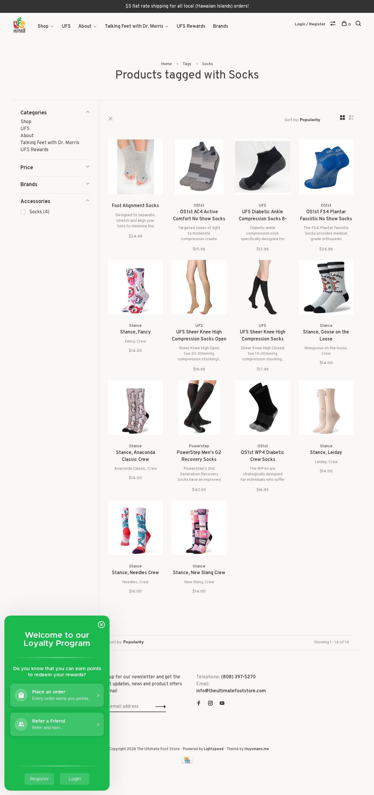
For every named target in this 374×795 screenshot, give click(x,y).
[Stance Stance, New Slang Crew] (199, 529)
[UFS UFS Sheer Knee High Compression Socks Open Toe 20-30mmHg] (199, 288)
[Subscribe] (159, 706)
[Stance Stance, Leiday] (326, 408)
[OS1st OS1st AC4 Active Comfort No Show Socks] (199, 168)
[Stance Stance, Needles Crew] (135, 529)
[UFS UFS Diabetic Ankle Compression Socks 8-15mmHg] (262, 168)
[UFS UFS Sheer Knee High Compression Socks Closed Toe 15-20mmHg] (262, 288)
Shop (43, 26)
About (84, 26)
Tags (187, 64)
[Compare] (333, 24)
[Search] (359, 24)
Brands (220, 26)
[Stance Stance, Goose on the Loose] (326, 288)
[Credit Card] (187, 762)
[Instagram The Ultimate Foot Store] (210, 704)
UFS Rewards (191, 26)
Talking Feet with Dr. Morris (134, 26)
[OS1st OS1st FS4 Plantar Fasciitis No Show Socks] (326, 168)
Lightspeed (214, 749)
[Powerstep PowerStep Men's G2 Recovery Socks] (199, 408)
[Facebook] (198, 704)
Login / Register (310, 24)
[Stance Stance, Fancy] (135, 288)
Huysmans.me (257, 749)
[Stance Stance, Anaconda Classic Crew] (135, 408)
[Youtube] (222, 704)
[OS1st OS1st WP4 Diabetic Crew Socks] (262, 408)
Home (166, 64)
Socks (207, 64)
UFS (66, 26)
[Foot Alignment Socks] (135, 168)
